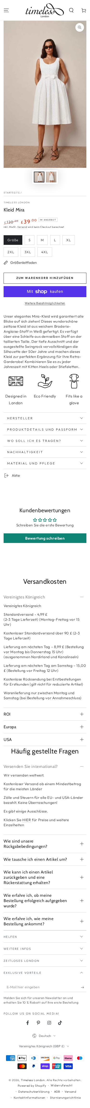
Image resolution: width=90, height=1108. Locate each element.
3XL (27, 252)
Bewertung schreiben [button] (45, 538)
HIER (26, 820)
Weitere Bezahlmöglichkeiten (45, 303)
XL (68, 240)
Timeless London (17, 202)
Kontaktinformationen (29, 1097)
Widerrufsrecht (61, 1085)
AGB (57, 1091)
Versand (22, 227)
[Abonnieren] (83, 987)
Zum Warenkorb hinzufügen (45, 278)
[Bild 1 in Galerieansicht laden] (39, 177)
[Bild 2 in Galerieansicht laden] (51, 177)
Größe (12, 240)
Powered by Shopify (32, 1085)
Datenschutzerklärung (33, 1091)
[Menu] (6, 10)
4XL (44, 252)
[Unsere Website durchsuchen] (71, 10)
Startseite (12, 192)
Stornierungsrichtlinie (65, 1097)
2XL (10, 252)
